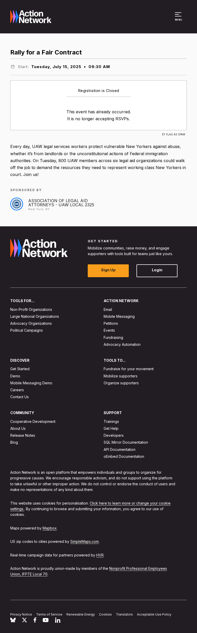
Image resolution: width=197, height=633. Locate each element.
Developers (114, 435)
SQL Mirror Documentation (126, 442)
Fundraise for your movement (129, 369)
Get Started (19, 369)
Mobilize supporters (120, 376)
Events (109, 330)
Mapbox (50, 528)
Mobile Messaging (119, 316)
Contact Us (19, 397)
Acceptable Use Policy (154, 614)
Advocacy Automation (122, 344)
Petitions (111, 323)
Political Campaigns (26, 330)
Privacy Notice (21, 614)
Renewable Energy (80, 614)
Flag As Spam (175, 134)
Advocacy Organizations (31, 323)
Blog (14, 442)
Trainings (111, 421)
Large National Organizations (34, 316)
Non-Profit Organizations (31, 309)
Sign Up (108, 270)
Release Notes (22, 435)
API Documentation (119, 449)
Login (157, 270)
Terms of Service (49, 614)
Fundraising (113, 337)
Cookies (105, 614)
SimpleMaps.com (84, 541)
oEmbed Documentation (124, 456)
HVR (100, 555)
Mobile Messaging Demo (31, 383)
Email (108, 309)
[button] (179, 19)
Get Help (111, 428)
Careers (17, 390)
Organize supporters (121, 383)
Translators (124, 614)
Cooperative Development (32, 421)
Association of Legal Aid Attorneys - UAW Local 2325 (61, 202)
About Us (18, 428)
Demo (15, 376)
